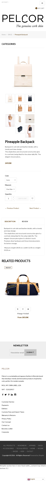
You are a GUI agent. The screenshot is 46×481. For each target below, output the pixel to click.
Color (7, 176)
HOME (32, 448)
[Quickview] (28, 309)
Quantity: (8, 194)
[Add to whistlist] (22, 309)
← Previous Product (12, 208)
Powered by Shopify (37, 455)
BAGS (10, 34)
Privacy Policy (6, 419)
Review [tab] (25, 221)
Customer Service (8, 402)
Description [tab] (10, 221)
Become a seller (7, 429)
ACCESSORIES (8, 448)
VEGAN (40, 448)
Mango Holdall (23, 313)
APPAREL (32, 445)
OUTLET (30, 451)
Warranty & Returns (9, 415)
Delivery (4, 408)
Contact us (5, 425)
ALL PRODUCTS (9, 445)
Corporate (5, 432)
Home (4, 34)
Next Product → (35, 208)
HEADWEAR (22, 445)
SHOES (15, 451)
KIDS (22, 451)
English (32, 479)
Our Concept (6, 422)
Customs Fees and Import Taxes (13, 412)
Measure (8, 185)
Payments (5, 405)
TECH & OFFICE (22, 448)
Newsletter (20, 345)
